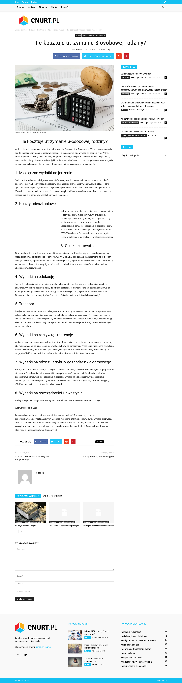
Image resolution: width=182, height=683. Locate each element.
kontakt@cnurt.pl (43, 647)
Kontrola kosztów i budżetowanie (94, 35)
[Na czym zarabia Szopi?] (30, 512)
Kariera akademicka (130, 644)
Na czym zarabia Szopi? (25, 526)
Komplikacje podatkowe (132, 657)
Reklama (25, 2)
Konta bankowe (128, 653)
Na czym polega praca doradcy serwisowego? (142, 118)
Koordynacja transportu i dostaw (136, 649)
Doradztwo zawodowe (130, 123)
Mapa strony (162, 680)
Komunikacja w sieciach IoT (134, 666)
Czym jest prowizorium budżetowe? (98, 526)
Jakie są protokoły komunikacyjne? (97, 456)
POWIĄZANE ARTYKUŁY (28, 496)
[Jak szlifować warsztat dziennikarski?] (75, 662)
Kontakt (34, 2)
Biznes (20, 7)
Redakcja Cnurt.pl (138, 77)
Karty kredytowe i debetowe (134, 636)
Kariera (31, 7)
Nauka (54, 7)
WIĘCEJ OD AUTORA (52, 496)
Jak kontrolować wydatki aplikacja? (64, 526)
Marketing (125, 94)
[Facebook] (160, 2)
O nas (17, 2)
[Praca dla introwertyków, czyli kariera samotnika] (75, 648)
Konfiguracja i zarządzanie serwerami (138, 640)
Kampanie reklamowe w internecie (134, 135)
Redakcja (80, 50)
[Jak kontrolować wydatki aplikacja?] (64, 512)
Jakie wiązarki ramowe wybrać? (136, 73)
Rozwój (65, 7)
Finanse (43, 7)
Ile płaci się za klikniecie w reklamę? (138, 131)
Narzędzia (125, 77)
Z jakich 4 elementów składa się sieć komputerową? (32, 458)
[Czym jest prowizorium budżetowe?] (98, 512)
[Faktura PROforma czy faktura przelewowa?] (75, 635)
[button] (163, 7)
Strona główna (21, 30)
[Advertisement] (115, 20)
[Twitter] (165, 2)
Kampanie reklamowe (131, 631)
